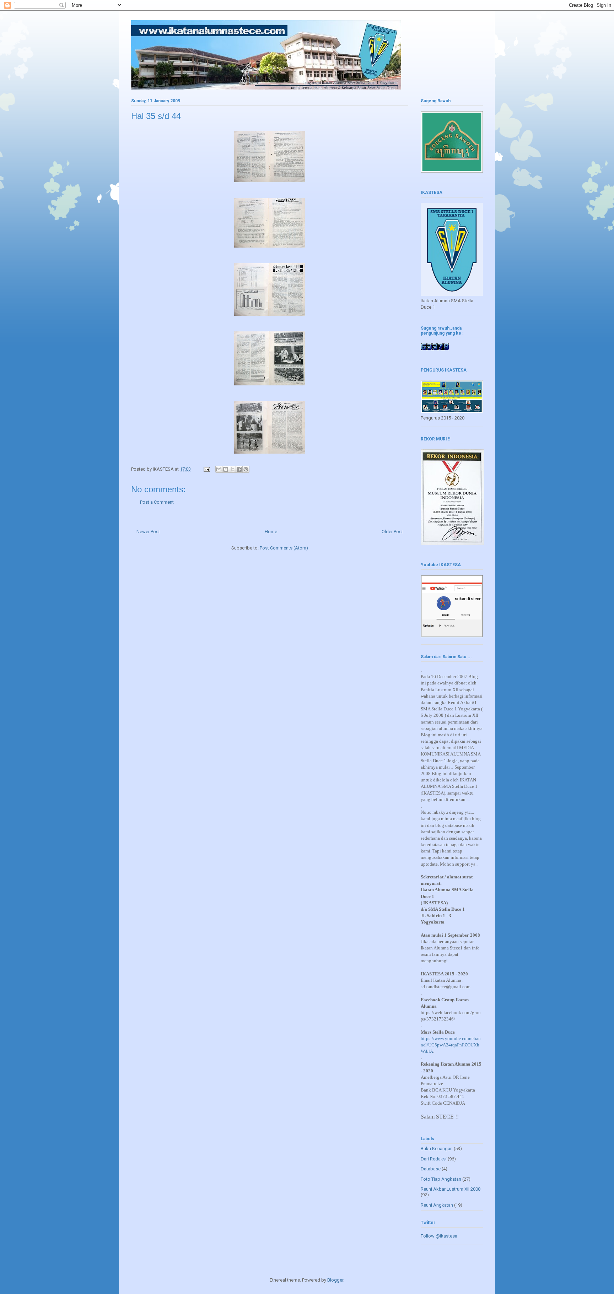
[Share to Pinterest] (245, 469)
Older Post (392, 531)
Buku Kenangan (437, 1148)
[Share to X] (232, 469)
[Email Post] (206, 469)
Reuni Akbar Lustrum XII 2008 (450, 1189)
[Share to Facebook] (239, 469)
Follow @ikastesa (439, 1236)
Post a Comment (157, 502)
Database (431, 1168)
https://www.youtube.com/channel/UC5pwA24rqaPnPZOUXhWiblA (451, 1045)
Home (271, 531)
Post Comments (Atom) (284, 548)
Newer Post (148, 531)
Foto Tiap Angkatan (441, 1179)
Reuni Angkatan (437, 1205)
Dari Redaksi (434, 1159)
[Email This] (218, 469)
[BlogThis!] (225, 469)
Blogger (335, 1280)
